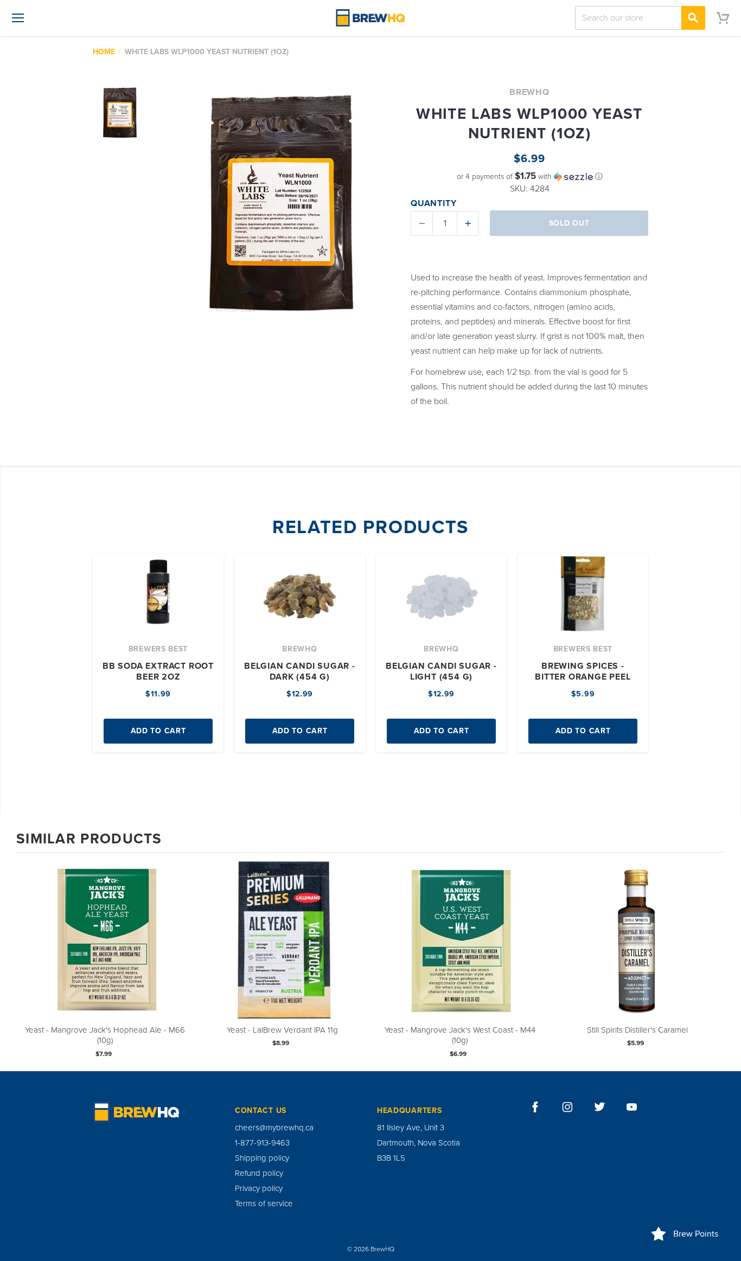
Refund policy (259, 1173)
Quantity (433, 203)
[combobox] (640, 18)
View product (105, 952)
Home (104, 51)
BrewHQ (529, 92)
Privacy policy (259, 1188)
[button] (529, 176)
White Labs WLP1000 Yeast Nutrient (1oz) (207, 51)
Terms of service (264, 1203)
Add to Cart (158, 730)
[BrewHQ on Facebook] (535, 1107)
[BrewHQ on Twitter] (600, 1107)
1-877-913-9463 (262, 1143)
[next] (714, 960)
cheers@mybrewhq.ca (274, 1127)
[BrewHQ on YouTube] (632, 1107)
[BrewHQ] (370, 18)
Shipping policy (262, 1158)
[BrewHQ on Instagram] (567, 1107)
